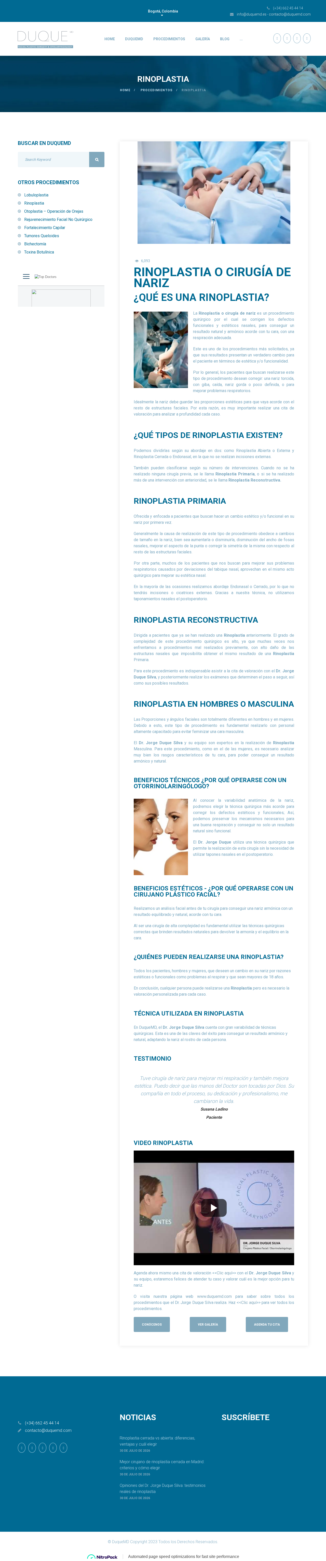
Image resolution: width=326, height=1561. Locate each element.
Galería (202, 39)
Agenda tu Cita (267, 1324)
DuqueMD (134, 39)
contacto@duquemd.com (290, 14)
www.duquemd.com (214, 1296)
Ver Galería (208, 1324)
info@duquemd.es (251, 14)
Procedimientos (169, 39)
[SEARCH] (96, 159)
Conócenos (152, 1324)
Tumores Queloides (41, 235)
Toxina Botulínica (39, 252)
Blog (224, 39)
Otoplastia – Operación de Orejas (53, 211)
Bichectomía (35, 244)
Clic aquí (224, 1273)
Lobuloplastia (36, 195)
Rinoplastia (34, 203)
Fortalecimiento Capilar (44, 227)
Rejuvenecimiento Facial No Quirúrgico (58, 219)
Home (109, 39)
